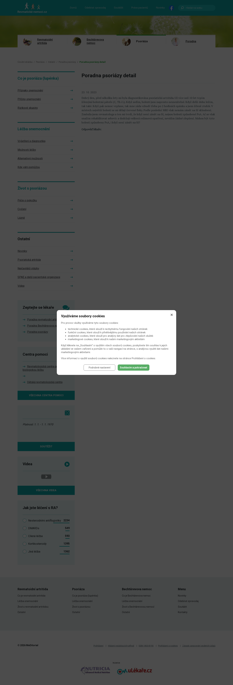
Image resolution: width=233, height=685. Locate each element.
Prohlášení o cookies (143, 358)
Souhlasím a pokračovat (133, 367)
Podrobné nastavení (99, 367)
